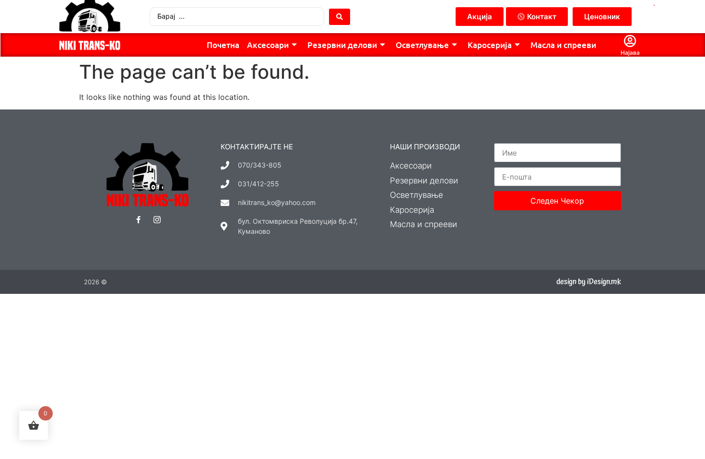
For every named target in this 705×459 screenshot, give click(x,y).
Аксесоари (268, 44)
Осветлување (422, 44)
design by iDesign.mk (588, 282)
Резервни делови (342, 44)
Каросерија (490, 44)
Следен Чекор (557, 200)
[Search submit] (339, 17)
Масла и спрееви (563, 44)
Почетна (223, 44)
